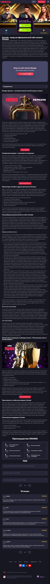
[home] (6, 2)
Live (15, 561)
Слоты (10, 561)
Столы (20, 561)
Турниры (26, 561)
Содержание (33, 561)
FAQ (40, 561)
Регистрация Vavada (25, 74)
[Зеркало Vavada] (25, 106)
